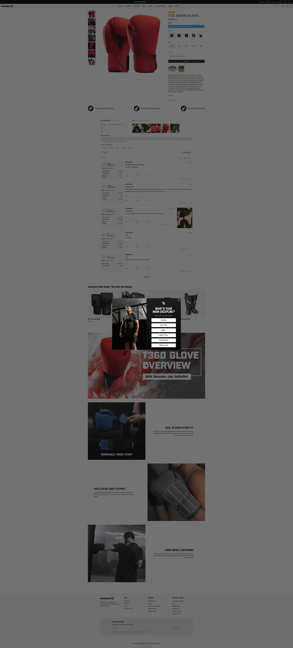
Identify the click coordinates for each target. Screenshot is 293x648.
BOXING (164, 320)
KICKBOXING (163, 340)
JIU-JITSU (164, 325)
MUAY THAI (163, 335)
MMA (164, 330)
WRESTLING (163, 345)
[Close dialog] (179, 300)
